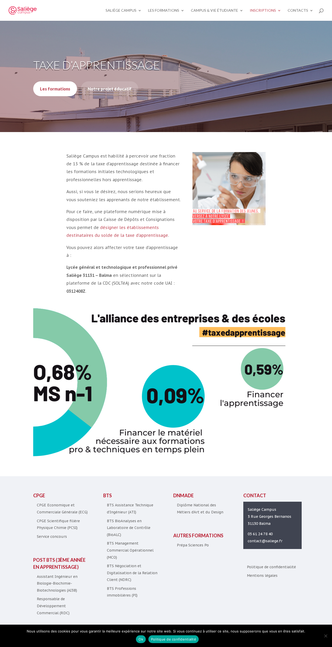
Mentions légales (262, 575)
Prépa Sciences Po (193, 545)
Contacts (298, 10)
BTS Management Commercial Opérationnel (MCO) (130, 550)
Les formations (163, 10)
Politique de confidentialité (271, 567)
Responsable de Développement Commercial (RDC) (53, 606)
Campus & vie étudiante (214, 10)
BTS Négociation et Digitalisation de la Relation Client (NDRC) (132, 573)
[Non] (325, 635)
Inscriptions (263, 10)
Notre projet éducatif (110, 88)
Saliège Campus (121, 10)
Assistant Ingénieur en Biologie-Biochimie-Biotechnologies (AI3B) (57, 583)
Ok (141, 639)
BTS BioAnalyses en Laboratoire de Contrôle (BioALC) (128, 528)
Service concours (52, 536)
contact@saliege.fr (265, 541)
